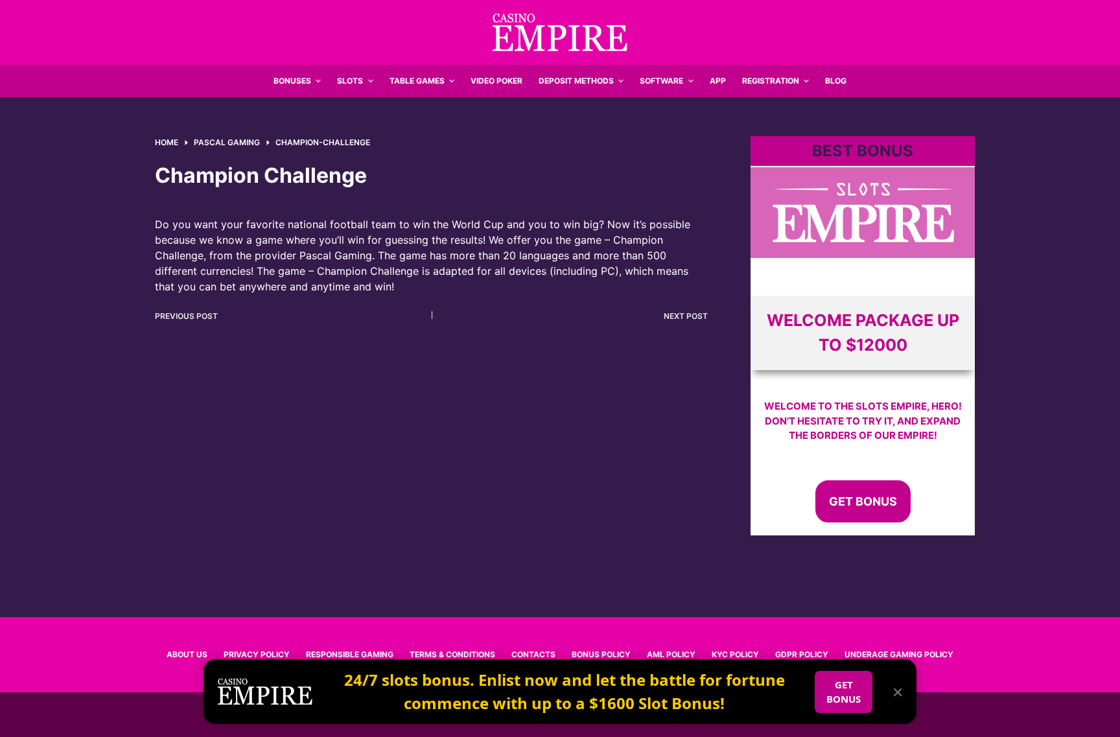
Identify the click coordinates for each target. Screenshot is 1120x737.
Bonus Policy (601, 654)
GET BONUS (843, 692)
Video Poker (496, 81)
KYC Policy (735, 654)
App (718, 81)
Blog (835, 81)
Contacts (533, 654)
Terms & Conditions (452, 654)
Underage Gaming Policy (899, 654)
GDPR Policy (801, 654)
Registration (770, 81)
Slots (350, 81)
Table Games (417, 81)
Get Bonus (863, 501)
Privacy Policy (257, 654)
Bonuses (292, 81)
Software (661, 81)
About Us (187, 654)
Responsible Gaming (349, 654)
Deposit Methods (576, 81)
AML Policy (671, 654)
